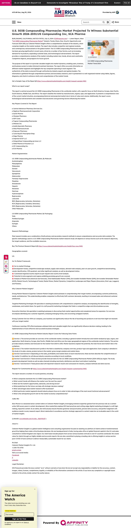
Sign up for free (19, 519)
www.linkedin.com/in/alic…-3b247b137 (32, 419)
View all (126, 3)
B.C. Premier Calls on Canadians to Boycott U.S (21, 3)
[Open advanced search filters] (108, 22)
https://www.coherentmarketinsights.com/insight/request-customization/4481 (60, 369)
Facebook (15, 455)
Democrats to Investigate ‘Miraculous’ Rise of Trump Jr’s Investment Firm (77, 3)
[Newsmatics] (6, 270)
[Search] (103, 22)
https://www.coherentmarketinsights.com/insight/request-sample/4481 (61, 81)
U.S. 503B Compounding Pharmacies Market (28, 41)
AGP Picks (6, 3)
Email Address (10, 511)
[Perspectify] (6, 262)
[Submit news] (6, 257)
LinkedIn (15, 460)
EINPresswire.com (60, 38)
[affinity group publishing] (6, 266)
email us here (16, 450)
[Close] (35, 489)
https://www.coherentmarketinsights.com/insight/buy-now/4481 (60, 246)
